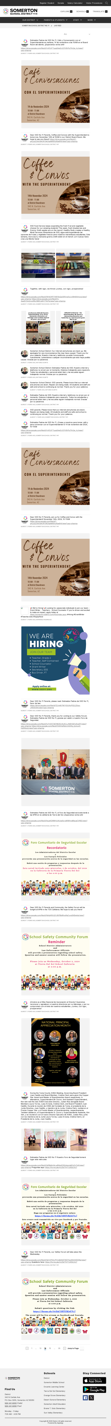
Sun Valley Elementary (53, 1413)
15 (50, 1348)
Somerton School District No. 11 (35, 26)
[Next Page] (64, 1348)
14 (45, 1348)
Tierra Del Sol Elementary (54, 1391)
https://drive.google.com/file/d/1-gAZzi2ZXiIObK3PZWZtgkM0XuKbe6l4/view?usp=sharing (53, 140)
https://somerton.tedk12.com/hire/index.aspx (48, 614)
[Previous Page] (27, 1348)
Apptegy (60, 1423)
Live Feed (57, 26)
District (46, 1378)
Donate (61, 3)
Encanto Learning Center (54, 1387)
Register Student (47, 3)
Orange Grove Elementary (54, 1395)
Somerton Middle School (54, 1382)
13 (40, 1348)
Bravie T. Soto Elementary (54, 1408)
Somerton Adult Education (55, 1404)
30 (59, 1348)
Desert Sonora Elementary (55, 1400)
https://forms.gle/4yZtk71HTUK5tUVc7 (61, 1167)
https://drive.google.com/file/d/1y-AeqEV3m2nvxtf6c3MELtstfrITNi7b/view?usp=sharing (43, 300)
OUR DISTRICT (28, 20)
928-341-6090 (11, 1406)
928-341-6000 (11, 1403)
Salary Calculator (75, 3)
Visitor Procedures (94, 3)
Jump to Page (73, 1348)
